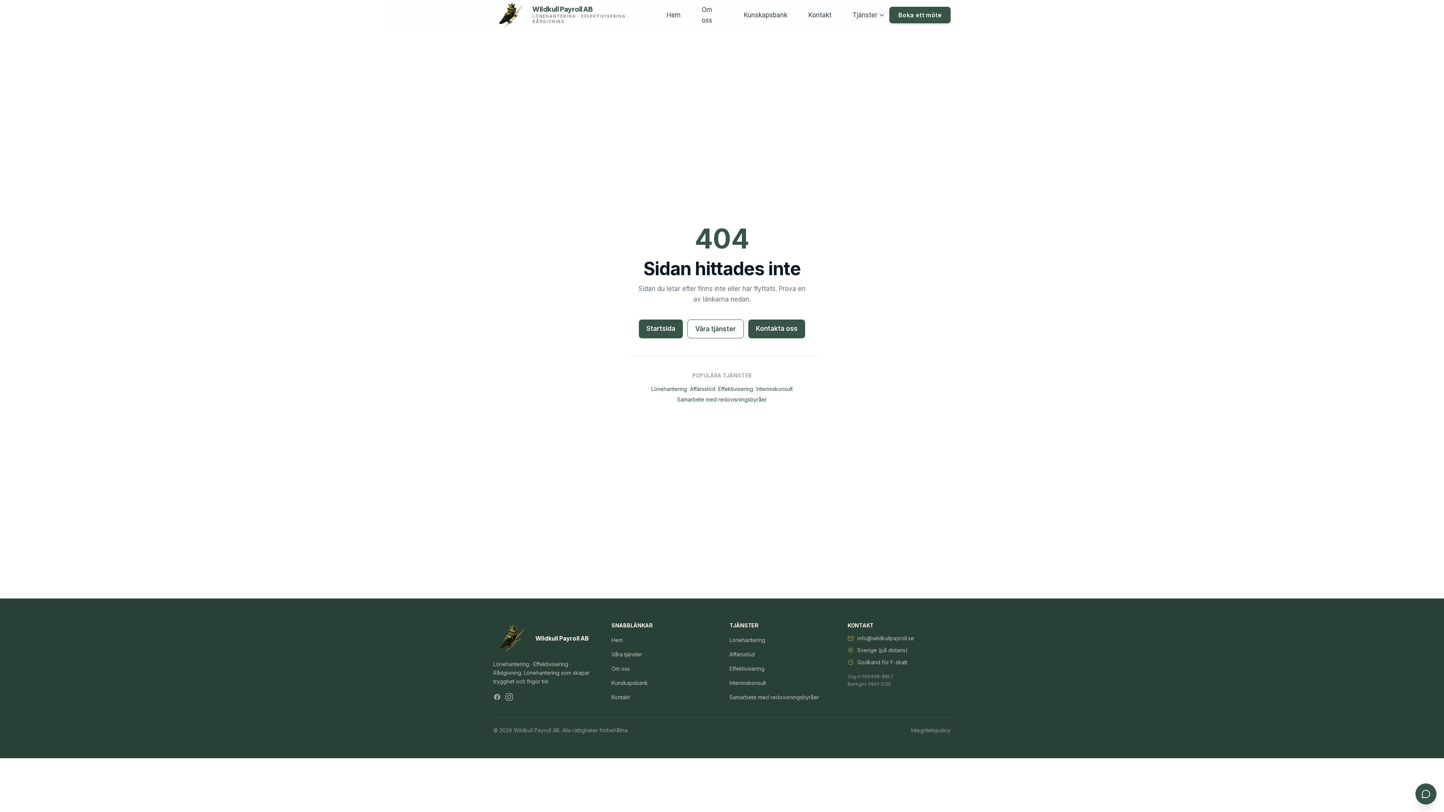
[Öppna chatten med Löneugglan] (1425, 793)
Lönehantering (669, 389)
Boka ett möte (920, 15)
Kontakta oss (777, 328)
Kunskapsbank (765, 15)
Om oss (707, 15)
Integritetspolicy (931, 730)
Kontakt (819, 15)
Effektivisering (735, 389)
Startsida (660, 328)
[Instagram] (509, 697)
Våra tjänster (715, 329)
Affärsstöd (702, 389)
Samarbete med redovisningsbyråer (722, 399)
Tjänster (864, 15)
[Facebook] (497, 697)
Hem (674, 15)
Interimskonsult (774, 389)
